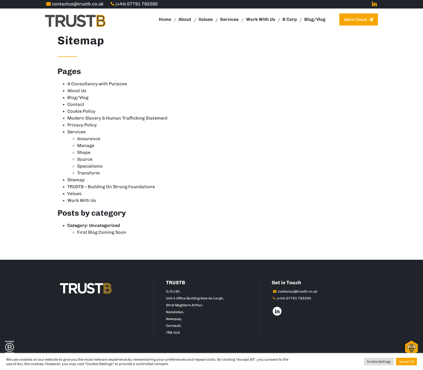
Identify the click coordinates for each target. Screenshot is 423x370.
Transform (88, 173)
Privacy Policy (82, 125)
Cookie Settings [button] (379, 361)
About (184, 19)
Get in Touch (356, 19)
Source (84, 159)
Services (229, 19)
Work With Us (260, 19)
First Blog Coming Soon (101, 232)
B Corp (289, 19)
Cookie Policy (81, 111)
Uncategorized (104, 225)
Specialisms (90, 166)
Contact (75, 104)
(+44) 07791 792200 (137, 4)
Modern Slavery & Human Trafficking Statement (117, 118)
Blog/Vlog (314, 19)
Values (206, 19)
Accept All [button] (406, 361)
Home (165, 19)
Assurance (88, 138)
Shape (83, 152)
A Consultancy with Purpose (97, 83)
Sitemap (76, 180)
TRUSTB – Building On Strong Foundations (111, 186)
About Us (76, 90)
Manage (85, 145)
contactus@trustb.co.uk (78, 4)
